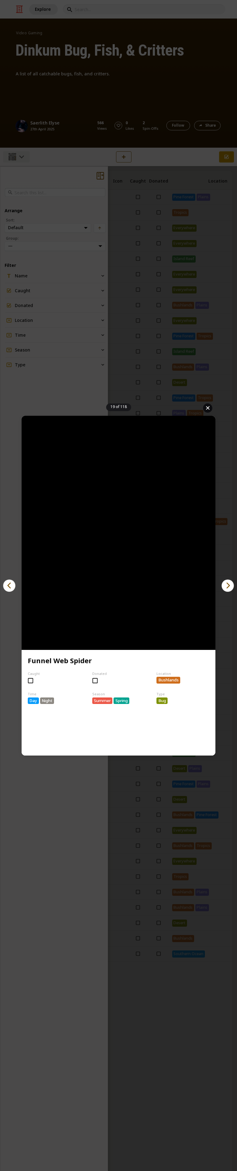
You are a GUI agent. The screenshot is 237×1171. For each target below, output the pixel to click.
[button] (9, 585)
